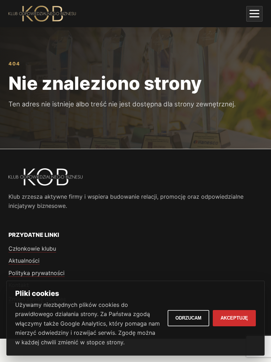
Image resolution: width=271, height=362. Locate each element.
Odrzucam (188, 318)
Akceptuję (234, 318)
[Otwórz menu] (254, 14)
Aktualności (24, 260)
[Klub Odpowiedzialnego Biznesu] (42, 14)
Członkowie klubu (32, 248)
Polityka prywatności (36, 272)
